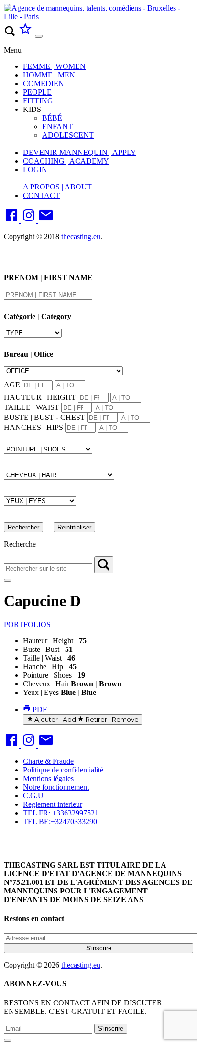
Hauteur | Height (48, 641)
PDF (39, 709)
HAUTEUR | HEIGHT (40, 397)
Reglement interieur (52, 804)
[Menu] (39, 36)
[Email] (46, 220)
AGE (12, 385)
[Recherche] (103, 564)
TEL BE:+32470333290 (60, 821)
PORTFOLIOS (27, 624)
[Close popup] (7, 1040)
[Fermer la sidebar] (7, 580)
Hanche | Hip (43, 666)
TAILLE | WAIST (31, 407)
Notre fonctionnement (56, 787)
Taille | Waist (42, 658)
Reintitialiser (74, 527)
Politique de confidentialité (63, 770)
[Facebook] (12, 220)
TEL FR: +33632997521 (60, 813)
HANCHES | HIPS (33, 427)
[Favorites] (26, 34)
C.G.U (33, 796)
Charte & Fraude (48, 761)
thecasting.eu (80, 236)
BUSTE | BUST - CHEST (44, 417)
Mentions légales (48, 778)
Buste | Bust (41, 649)
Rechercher (23, 527)
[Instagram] (29, 220)
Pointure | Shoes (47, 675)
